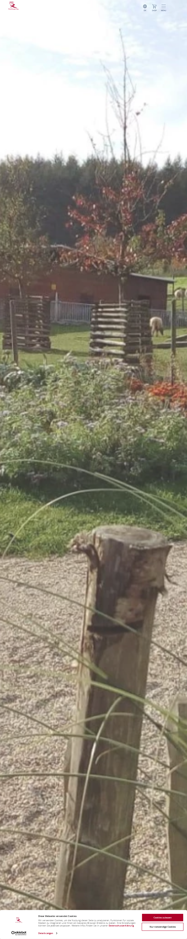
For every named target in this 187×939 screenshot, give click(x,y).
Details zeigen (45, 933)
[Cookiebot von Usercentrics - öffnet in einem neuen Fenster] (19, 933)
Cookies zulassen (163, 917)
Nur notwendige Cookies (163, 926)
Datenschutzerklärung (121, 925)
